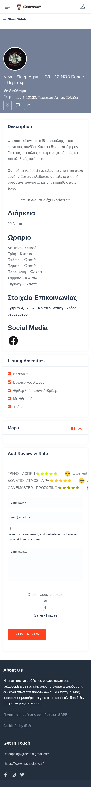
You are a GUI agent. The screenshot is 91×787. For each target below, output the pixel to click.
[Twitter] (22, 775)
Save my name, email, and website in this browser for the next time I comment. (45, 536)
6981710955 (18, 314)
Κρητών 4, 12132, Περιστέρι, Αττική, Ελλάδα (43, 97)
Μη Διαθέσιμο (14, 91)
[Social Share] (28, 105)
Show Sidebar (18, 19)
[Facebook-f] (5, 775)
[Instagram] (14, 775)
